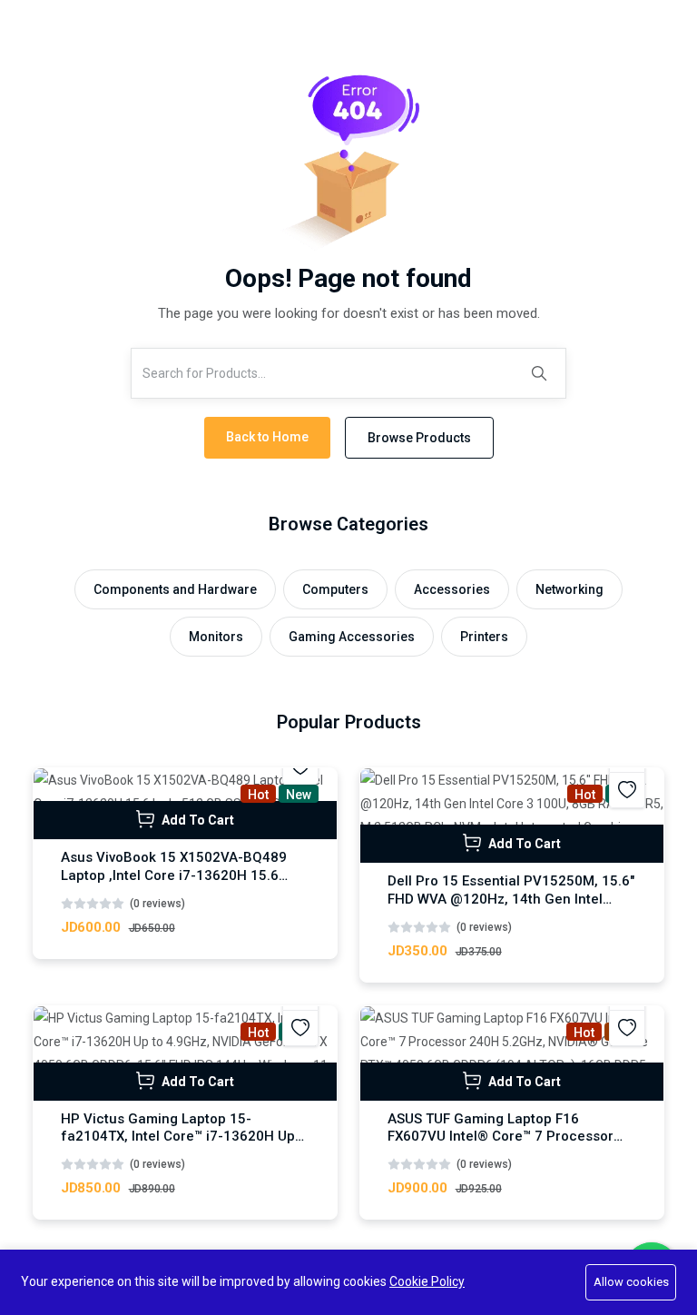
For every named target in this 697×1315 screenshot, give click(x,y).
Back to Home (267, 437)
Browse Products (419, 437)
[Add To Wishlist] (627, 790)
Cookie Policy (427, 1281)
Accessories (452, 589)
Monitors (216, 636)
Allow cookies (631, 1282)
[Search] (539, 373)
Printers (484, 636)
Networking (569, 589)
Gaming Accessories (352, 636)
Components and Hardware (175, 589)
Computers (335, 589)
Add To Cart (196, 820)
